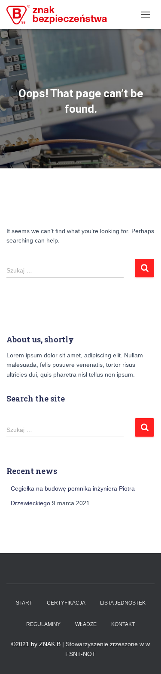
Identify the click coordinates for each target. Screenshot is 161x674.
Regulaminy (43, 624)
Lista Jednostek (123, 603)
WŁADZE (86, 624)
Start (24, 603)
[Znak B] (60, 14)
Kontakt (123, 624)
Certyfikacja (66, 603)
